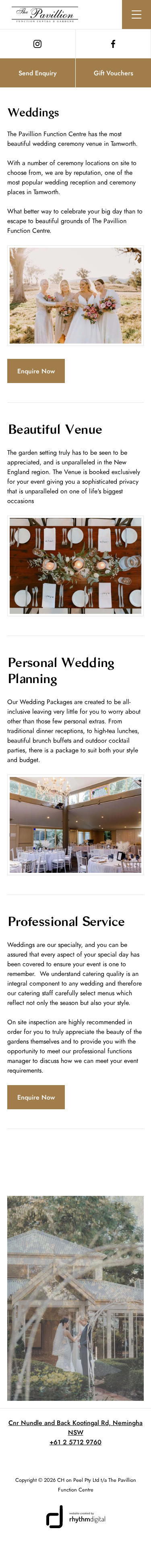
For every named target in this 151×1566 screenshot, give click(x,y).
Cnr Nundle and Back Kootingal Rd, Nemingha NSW (75, 1427)
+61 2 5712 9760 (75, 1442)
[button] (136, 14)
